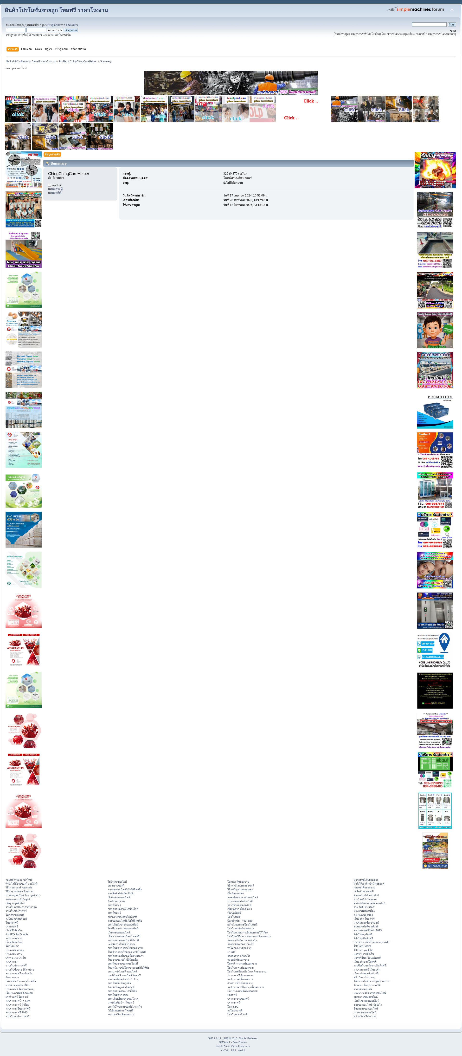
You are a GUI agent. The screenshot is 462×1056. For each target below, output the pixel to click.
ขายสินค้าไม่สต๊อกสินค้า (121, 893)
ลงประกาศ (12, 961)
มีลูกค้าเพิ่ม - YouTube (239, 920)
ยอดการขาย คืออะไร (238, 955)
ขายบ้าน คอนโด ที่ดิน (17, 985)
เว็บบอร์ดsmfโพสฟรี (365, 961)
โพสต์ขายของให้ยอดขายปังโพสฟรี (127, 952)
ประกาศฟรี (12, 926)
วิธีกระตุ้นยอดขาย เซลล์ (240, 885)
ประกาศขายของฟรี (238, 998)
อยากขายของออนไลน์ (239, 905)
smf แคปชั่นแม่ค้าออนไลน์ (122, 971)
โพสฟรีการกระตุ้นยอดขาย (242, 963)
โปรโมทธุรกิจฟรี (363, 934)
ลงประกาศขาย (14, 938)
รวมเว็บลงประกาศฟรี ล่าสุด (21, 907)
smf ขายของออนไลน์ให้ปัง (122, 991)
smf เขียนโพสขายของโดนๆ (123, 998)
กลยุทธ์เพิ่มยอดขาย (238, 959)
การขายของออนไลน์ (365, 1012)
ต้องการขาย (12, 977)
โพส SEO (232, 1006)
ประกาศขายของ (15, 950)
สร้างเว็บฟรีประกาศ (365, 1016)
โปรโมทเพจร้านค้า (238, 1014)
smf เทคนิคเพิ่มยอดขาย (121, 1014)
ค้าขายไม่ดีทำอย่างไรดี (366, 895)
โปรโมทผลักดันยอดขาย (240, 928)
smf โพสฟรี (114, 905)
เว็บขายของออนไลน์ (119, 932)
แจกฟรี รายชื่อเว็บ (364, 953)
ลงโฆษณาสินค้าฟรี (16, 918)
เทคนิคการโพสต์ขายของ (121, 944)
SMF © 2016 (230, 1038)
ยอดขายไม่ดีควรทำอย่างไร (242, 940)
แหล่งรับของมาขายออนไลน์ (242, 897)
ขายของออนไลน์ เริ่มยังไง (368, 1004)
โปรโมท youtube (363, 950)
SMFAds (223, 1042)
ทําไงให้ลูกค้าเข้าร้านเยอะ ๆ (369, 883)
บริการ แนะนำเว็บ (16, 957)
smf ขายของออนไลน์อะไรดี (123, 908)
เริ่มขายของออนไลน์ (119, 897)
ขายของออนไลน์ (363, 989)
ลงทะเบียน (72, 25)
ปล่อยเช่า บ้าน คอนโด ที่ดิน (21, 981)
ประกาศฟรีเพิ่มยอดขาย (240, 975)
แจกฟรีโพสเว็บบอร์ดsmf (367, 957)
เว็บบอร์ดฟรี (234, 912)
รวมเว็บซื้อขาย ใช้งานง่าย (20, 969)
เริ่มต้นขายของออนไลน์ (366, 1000)
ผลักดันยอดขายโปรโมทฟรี (242, 924)
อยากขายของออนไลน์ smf (122, 916)
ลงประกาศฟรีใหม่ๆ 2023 (368, 930)
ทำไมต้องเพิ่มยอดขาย (239, 947)
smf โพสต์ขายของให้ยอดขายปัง (125, 947)
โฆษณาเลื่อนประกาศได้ (367, 985)
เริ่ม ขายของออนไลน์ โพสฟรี (124, 936)
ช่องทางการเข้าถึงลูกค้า (19, 899)
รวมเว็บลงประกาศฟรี (18, 1016)
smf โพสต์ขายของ (118, 994)
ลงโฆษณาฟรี (235, 1010)
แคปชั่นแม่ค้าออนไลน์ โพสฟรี (124, 975)
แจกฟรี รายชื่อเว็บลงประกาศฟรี (371, 942)
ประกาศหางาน (14, 953)
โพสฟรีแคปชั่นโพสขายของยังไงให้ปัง (128, 967)
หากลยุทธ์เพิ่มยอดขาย (366, 879)
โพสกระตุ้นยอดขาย (238, 881)
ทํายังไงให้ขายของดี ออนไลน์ (21, 883)
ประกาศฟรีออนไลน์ (364, 910)
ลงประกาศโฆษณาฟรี (18, 1008)
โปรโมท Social (362, 946)
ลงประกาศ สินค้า (363, 914)
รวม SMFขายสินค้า (365, 907)
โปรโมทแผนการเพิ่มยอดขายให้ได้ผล (247, 932)
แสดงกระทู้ (55, 189)
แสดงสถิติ (54, 193)
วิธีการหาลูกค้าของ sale (19, 887)
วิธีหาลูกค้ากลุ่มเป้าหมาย (19, 891)
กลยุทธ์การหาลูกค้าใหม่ (19, 879)
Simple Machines (248, 1038)
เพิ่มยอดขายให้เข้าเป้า (239, 908)
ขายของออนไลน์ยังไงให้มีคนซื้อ (125, 889)
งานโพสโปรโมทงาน (365, 899)
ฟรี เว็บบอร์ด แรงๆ (364, 977)
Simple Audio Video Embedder (233, 1046)
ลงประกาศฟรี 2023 (16, 1012)
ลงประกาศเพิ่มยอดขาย (240, 979)
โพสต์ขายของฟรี (15, 914)
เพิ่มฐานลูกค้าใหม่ (15, 903)
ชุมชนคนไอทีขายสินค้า (366, 926)
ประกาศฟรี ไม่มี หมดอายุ (19, 989)
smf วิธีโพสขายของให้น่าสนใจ (125, 1006)
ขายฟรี (231, 952)
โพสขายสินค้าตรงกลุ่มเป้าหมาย (371, 981)
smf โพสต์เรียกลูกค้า (119, 983)
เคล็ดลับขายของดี (364, 891)
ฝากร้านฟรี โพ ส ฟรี (17, 996)
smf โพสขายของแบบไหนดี (123, 963)
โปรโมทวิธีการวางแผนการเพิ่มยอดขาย (249, 936)
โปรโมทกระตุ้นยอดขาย (240, 967)
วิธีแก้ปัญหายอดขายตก (240, 889)
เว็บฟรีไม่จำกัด (14, 930)
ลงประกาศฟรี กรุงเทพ (18, 1000)
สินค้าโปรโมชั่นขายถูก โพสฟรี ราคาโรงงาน (56, 10)
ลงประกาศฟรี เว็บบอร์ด (367, 969)
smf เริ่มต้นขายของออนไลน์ (123, 924)
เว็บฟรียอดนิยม (14, 942)
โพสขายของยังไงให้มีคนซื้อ (123, 959)
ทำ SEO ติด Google (17, 934)
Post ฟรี (232, 994)
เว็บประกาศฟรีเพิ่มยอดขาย (242, 991)
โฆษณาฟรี (12, 922)
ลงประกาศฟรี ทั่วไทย (17, 1004)
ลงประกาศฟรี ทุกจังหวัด (19, 973)
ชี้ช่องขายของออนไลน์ (366, 1008)
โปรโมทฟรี (233, 916)
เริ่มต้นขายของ (235, 893)
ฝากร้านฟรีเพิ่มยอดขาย (240, 983)
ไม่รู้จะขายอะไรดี (117, 881)
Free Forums (240, 1042)
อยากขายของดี (116, 885)
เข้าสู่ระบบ (53, 25)
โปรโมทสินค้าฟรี (363, 938)
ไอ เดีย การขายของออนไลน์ (123, 928)
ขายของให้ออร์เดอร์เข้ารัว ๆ (123, 979)
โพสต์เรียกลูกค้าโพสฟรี (121, 987)
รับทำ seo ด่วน (116, 901)
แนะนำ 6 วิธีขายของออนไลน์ (370, 992)
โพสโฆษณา (12, 946)
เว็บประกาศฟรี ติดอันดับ (19, 992)
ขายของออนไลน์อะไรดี (240, 901)
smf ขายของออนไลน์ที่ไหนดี (123, 940)
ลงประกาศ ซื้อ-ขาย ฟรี (366, 922)
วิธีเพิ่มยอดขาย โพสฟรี (120, 1010)
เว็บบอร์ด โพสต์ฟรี (364, 918)
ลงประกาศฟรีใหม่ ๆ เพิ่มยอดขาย (245, 987)
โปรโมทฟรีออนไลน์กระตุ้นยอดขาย (246, 971)
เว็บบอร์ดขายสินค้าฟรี (366, 973)
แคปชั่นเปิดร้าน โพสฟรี (121, 1002)
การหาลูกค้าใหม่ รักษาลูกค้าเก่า (23, 895)
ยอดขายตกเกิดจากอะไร (240, 944)
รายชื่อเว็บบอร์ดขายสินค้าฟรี (370, 965)
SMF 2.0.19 (214, 1038)
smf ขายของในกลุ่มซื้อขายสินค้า (126, 955)
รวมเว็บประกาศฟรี (16, 910)
